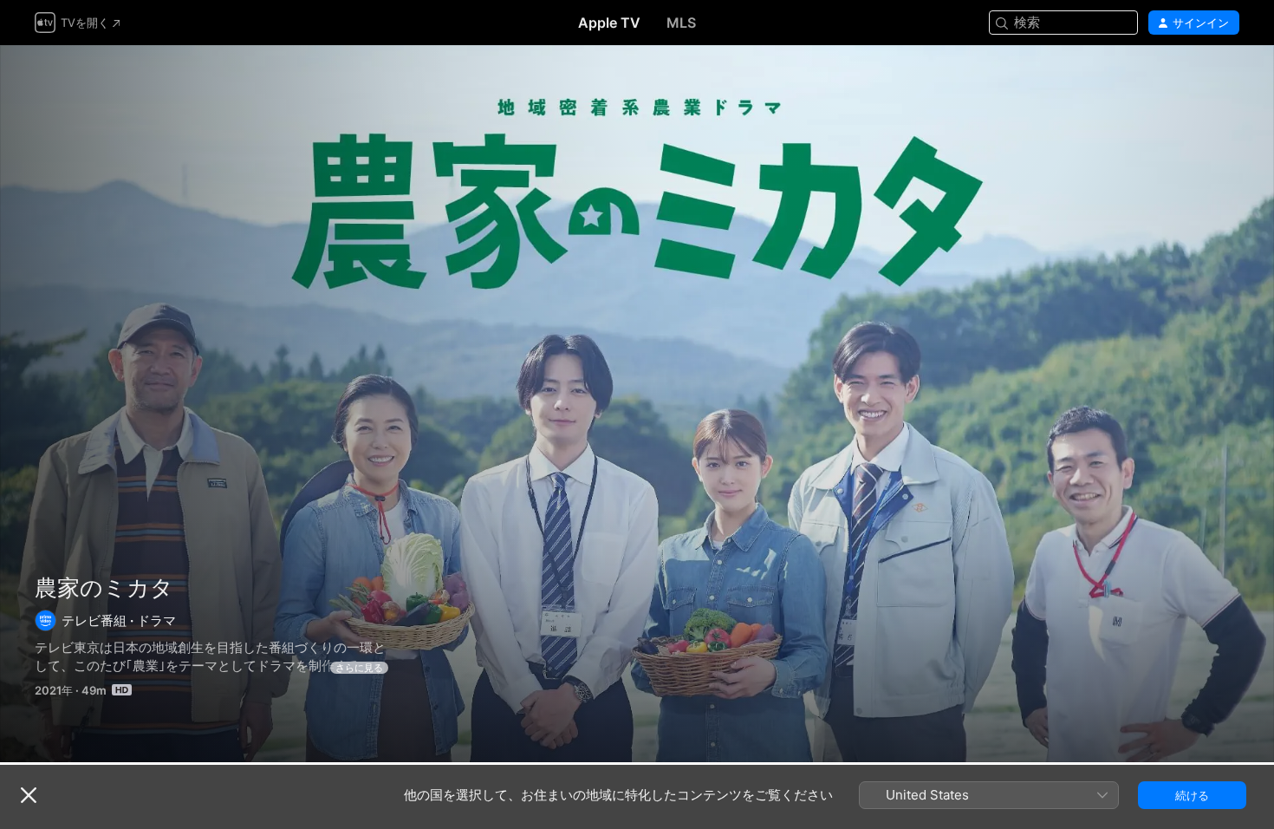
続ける (1192, 795)
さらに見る (359, 668)
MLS (681, 22)
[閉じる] (28, 795)
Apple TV (609, 22)
